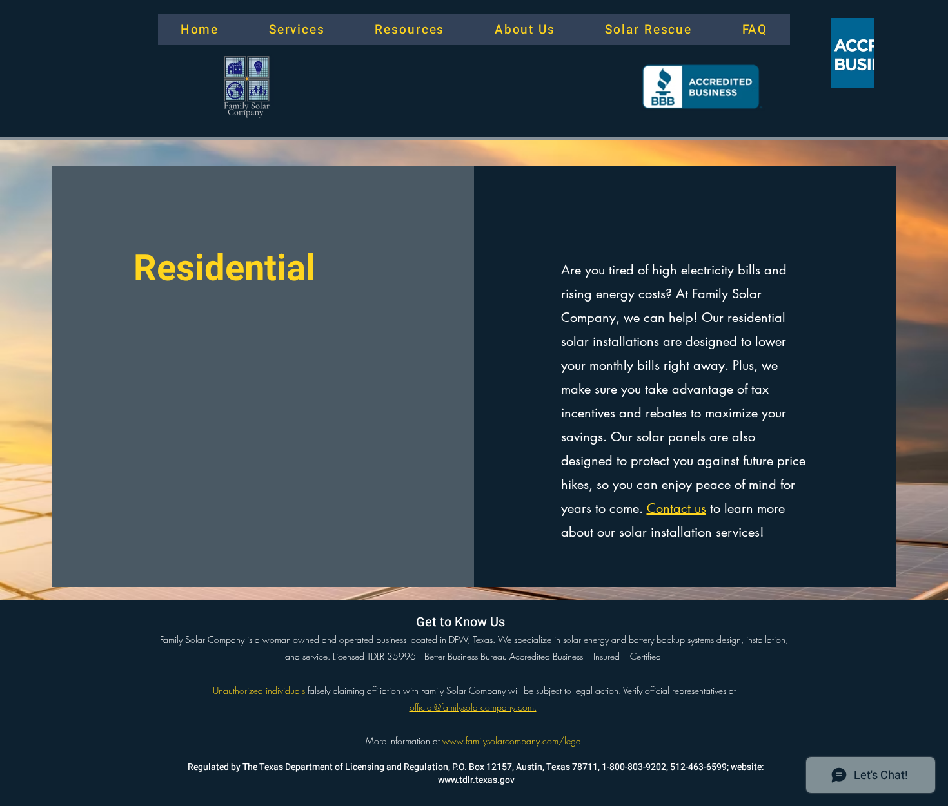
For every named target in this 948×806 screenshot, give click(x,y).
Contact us (676, 508)
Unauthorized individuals (259, 690)
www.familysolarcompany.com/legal (512, 740)
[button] (199, 29)
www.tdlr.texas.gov (476, 780)
